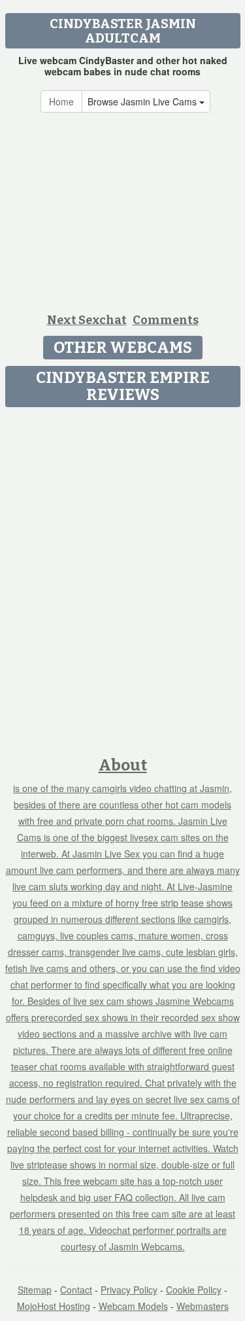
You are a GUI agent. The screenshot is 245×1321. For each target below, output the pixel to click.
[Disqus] (122, 577)
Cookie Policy (193, 1289)
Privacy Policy (129, 1289)
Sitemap (35, 1289)
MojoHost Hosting (53, 1305)
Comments (166, 320)
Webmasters (202, 1305)
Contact (76, 1289)
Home (61, 101)
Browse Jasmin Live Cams (143, 101)
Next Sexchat (87, 320)
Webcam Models (133, 1305)
